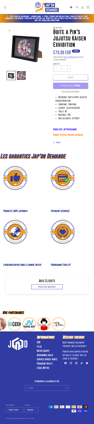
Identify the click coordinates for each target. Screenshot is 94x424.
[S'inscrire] (66, 388)
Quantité (56, 64)
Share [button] (58, 142)
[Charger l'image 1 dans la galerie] (11, 75)
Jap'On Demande (16, 418)
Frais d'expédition (70, 57)
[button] (5, 7)
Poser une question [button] (47, 286)
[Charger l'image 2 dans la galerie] (21, 75)
